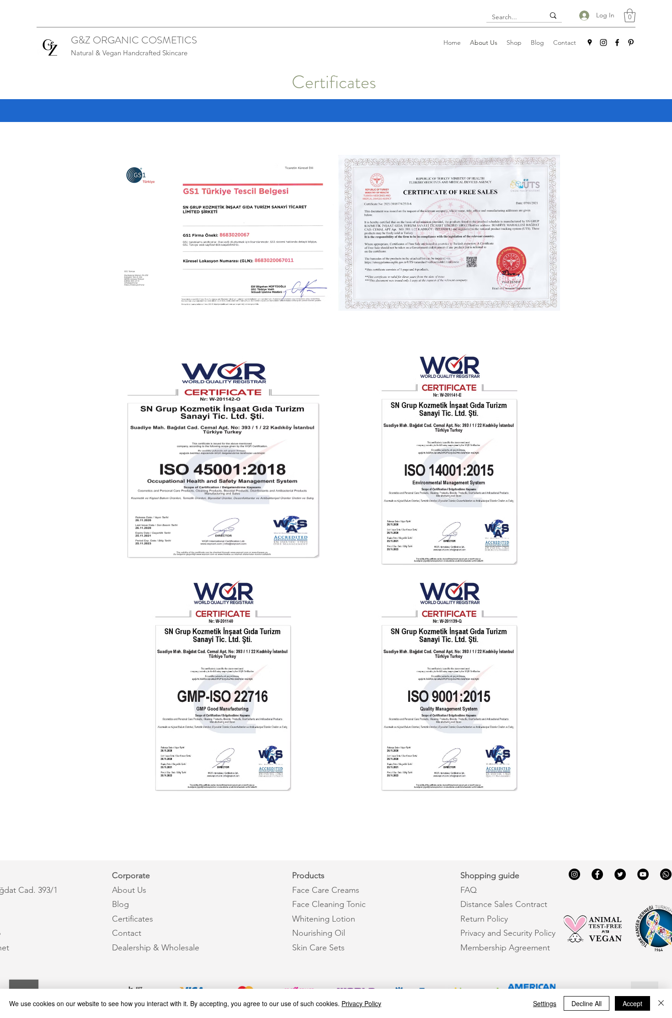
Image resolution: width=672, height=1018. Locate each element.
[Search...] (553, 15)
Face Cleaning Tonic (329, 904)
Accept (632, 1003)
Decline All (586, 1003)
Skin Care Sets (318, 948)
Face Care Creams (325, 890)
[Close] (661, 1003)
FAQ (468, 890)
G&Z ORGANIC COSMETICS (134, 40)
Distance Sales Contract (503, 904)
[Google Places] (589, 42)
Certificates (132, 919)
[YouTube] (643, 874)
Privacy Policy (361, 1003)
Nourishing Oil (318, 933)
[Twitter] (620, 874)
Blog (120, 904)
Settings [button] (544, 1003)
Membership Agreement (505, 948)
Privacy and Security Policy (507, 933)
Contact (126, 933)
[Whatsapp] (666, 874)
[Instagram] (603, 42)
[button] (629, 15)
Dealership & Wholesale (155, 948)
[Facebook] (617, 42)
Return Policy (484, 919)
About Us (129, 890)
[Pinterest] (630, 42)
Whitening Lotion (323, 919)
